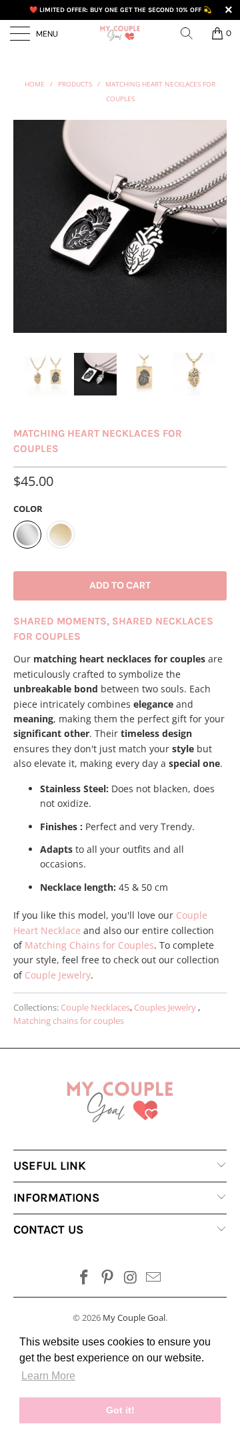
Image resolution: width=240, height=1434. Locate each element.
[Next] (214, 226)
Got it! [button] (120, 1410)
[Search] (191, 33)
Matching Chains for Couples (89, 945)
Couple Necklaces (95, 1007)
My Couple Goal (134, 1317)
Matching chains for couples (68, 1021)
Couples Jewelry (166, 1007)
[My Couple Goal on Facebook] (85, 1278)
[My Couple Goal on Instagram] (131, 1278)
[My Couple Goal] (120, 33)
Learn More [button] (48, 1375)
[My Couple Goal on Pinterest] (108, 1278)
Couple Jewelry (58, 975)
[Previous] (26, 226)
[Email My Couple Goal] (154, 1278)
